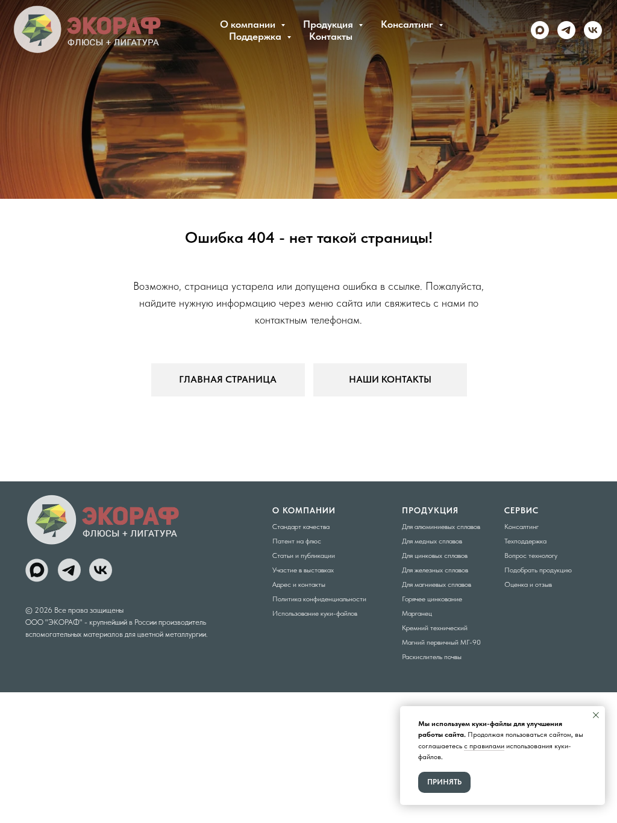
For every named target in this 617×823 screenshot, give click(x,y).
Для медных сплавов (432, 541)
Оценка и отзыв (528, 584)
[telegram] (566, 30)
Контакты (330, 36)
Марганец (417, 613)
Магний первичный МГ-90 (441, 642)
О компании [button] (249, 24)
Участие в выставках (303, 570)
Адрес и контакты (298, 584)
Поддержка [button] (256, 36)
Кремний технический (435, 628)
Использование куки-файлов (314, 613)
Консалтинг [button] (408, 24)
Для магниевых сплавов (436, 584)
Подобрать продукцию (538, 570)
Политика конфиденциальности (319, 599)
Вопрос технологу (530, 555)
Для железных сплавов (435, 570)
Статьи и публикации (303, 555)
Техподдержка (525, 541)
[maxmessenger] (540, 30)
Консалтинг (521, 526)
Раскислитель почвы (432, 656)
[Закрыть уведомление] (596, 715)
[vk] (593, 30)
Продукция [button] (329, 24)
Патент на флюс (296, 541)
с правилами (484, 746)
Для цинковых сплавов (435, 555)
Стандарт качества (301, 526)
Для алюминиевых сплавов (441, 526)
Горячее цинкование (432, 599)
